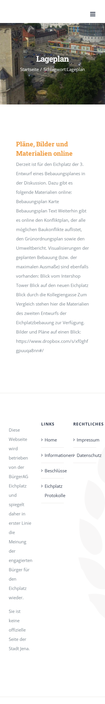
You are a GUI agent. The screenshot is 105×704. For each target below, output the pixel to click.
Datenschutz (85, 455)
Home (51, 440)
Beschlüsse (53, 471)
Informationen (53, 455)
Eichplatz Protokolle (53, 490)
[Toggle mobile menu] (93, 14)
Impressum (85, 440)
